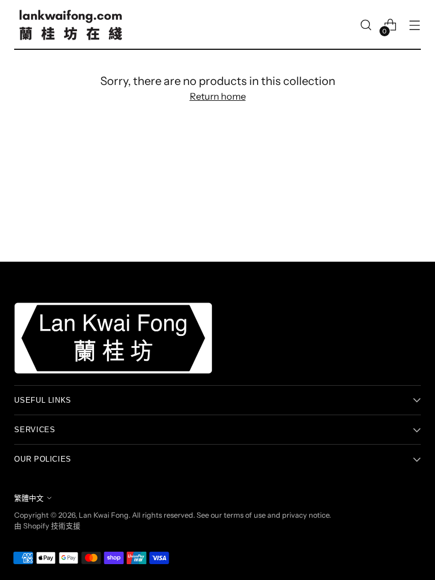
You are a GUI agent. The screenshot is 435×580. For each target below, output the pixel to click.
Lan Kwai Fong (104, 515)
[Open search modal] (366, 25)
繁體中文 (29, 498)
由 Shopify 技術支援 (47, 526)
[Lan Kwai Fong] (70, 25)
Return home (218, 96)
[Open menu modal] (415, 25)
